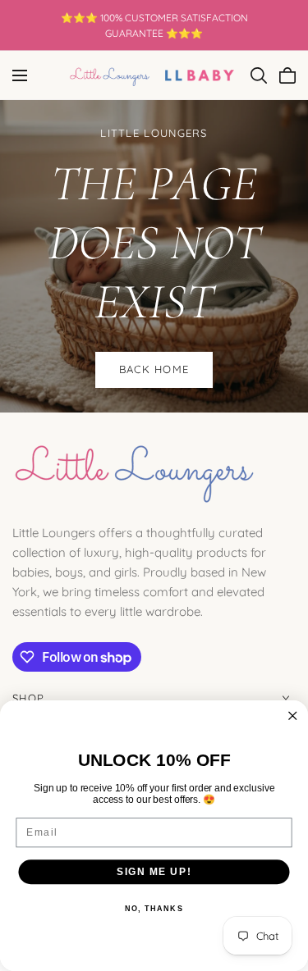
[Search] (259, 75)
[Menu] (19, 75)
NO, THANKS (154, 909)
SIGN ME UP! (154, 871)
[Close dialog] (292, 716)
